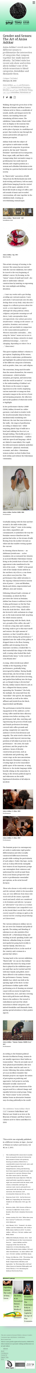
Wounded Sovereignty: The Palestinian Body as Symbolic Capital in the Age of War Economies (29, 1309)
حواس (8, 87)
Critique (6, 78)
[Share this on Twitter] (7, 97)
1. (3, 1155)
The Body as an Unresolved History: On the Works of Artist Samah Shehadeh (18, 1307)
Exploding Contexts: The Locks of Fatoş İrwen (7, 1293)
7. (3, 1257)
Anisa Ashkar (8, 85)
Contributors (4, 1353)
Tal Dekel (13, 78)
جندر (4, 87)
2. (3, 1197)
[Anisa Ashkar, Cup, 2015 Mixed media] (18, 253)
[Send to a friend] (11, 97)
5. (3, 1225)
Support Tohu (4, 1357)
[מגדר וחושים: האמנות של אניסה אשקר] (26, 22)
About (5, 1349)
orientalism (14, 92)
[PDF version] (15, 97)
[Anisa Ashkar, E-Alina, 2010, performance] (18, 809)
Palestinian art (25, 92)
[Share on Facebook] (4, 97)
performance (24, 85)
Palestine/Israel (16, 87)
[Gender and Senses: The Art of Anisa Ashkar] (18, 22)
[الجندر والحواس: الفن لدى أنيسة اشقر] (9, 22)
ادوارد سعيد (6, 92)
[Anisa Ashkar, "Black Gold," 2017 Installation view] (18, 216)
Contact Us (4, 1355)
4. (3, 1218)
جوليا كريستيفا (14, 90)
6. (3, 1238)
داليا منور (16, 85)
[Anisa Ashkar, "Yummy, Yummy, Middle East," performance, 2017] (18, 1040)
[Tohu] (18, 18)
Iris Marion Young (25, 90)
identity (6, 90)
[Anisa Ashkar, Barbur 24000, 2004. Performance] (18, 510)
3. (3, 1207)
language (26, 87)
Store (2, 1359)
